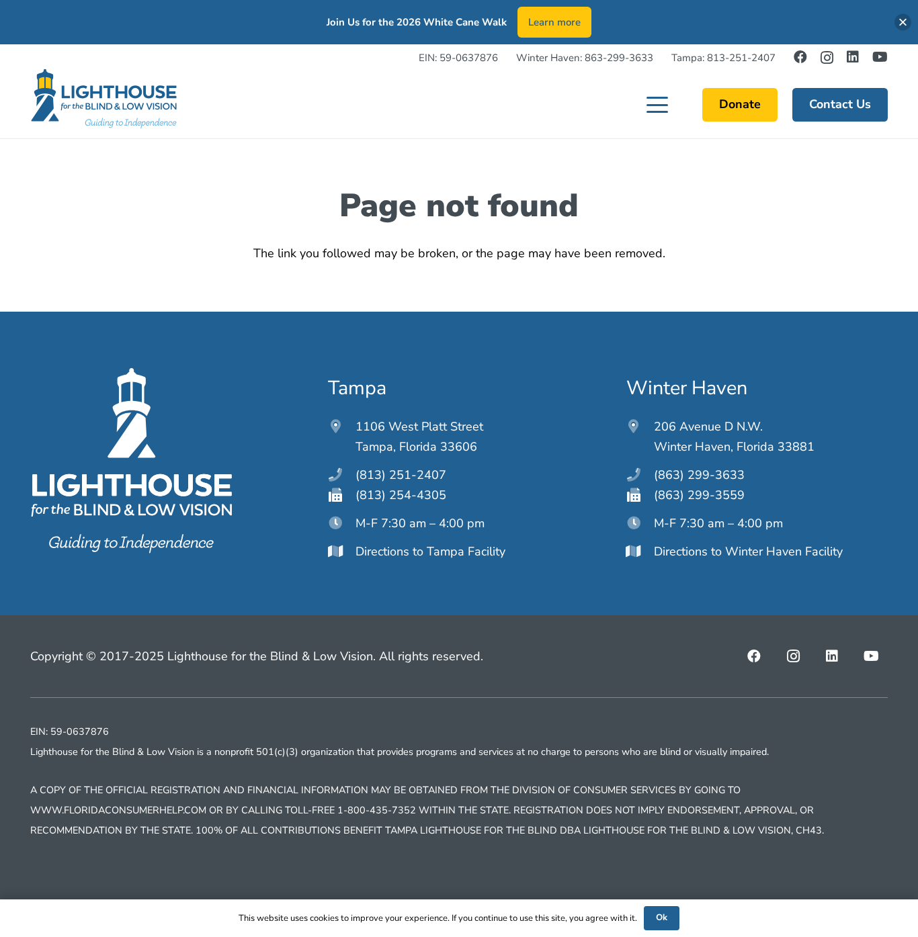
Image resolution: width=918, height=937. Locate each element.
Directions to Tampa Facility (430, 551)
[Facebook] (800, 57)
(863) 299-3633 (699, 475)
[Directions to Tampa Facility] (342, 551)
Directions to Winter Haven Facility (748, 551)
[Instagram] (827, 57)
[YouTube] (880, 57)
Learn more (554, 22)
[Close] (902, 22)
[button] (657, 105)
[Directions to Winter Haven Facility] (640, 551)
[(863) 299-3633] (640, 475)
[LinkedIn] (853, 57)
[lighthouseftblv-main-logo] (103, 99)
